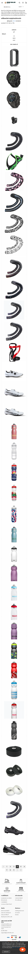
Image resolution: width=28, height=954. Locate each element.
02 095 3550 (4, 931)
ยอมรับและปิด (6, 951)
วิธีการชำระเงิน (4, 900)
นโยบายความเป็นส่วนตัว (6, 912)
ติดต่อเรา (17, 914)
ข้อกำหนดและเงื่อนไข (5, 910)
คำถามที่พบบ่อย (18, 900)
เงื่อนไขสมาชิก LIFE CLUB (6, 917)
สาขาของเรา (17, 912)
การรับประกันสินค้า (19, 898)
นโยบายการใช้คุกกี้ (16, 948)
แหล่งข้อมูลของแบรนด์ (19, 910)
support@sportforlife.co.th (7, 933)
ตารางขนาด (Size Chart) (6, 904)
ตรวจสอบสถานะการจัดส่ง (6, 898)
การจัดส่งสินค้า (4, 902)
